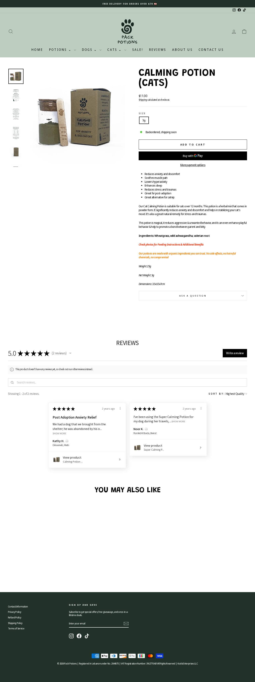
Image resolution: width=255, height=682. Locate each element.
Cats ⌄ (115, 49)
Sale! (137, 49)
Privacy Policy (14, 611)
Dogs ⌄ (90, 49)
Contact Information (18, 606)
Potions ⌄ (61, 49)
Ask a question (192, 295)
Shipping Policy (15, 623)
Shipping (143, 99)
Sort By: (217, 393)
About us (182, 49)
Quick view (36, 556)
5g (143, 120)
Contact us (211, 49)
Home (37, 49)
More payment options (192, 165)
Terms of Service (16, 628)
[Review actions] (120, 408)
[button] (70, 353)
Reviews (157, 49)
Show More (59, 433)
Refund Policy (14, 617)
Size (142, 113)
